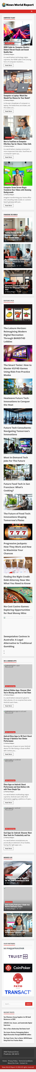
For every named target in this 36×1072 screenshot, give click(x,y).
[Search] (31, 11)
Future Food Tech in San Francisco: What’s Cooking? (17, 487)
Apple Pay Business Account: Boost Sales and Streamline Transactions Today (18, 925)
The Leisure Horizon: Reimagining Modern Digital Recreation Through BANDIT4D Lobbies (15, 335)
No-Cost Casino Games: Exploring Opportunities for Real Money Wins (17, 610)
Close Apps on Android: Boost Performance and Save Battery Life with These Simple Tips (18, 771)
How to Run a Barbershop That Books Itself (17, 1029)
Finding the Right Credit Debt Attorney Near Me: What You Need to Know (17, 580)
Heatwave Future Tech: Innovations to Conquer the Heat (17, 401)
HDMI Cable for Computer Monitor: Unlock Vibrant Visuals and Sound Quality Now (18, 33)
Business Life (9, 875)
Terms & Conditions (26, 1061)
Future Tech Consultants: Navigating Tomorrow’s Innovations (17, 431)
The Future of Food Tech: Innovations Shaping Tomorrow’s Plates (17, 517)
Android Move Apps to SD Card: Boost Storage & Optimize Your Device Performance (18, 722)
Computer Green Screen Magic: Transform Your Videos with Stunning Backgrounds (18, 174)
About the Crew (13, 1063)
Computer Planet (10, 43)
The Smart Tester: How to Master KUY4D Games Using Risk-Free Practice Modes (18, 1039)
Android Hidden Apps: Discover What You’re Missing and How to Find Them (18, 676)
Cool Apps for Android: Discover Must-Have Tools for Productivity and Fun (18, 819)
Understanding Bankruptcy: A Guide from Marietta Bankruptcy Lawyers (18, 899)
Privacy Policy (12, 1061)
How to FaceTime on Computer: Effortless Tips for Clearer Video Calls (18, 128)
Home (4, 1061)
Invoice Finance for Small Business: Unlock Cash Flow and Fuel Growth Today (17, 235)
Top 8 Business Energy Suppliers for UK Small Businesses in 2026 (17, 879)
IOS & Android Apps (10, 686)
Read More (8, 65)
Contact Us (23, 1063)
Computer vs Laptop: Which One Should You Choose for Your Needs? (18, 82)
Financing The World (10, 229)
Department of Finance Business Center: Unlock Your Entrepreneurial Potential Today (17, 287)
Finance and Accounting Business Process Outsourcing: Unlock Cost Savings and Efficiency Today (17, 262)
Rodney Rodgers (9, 54)
